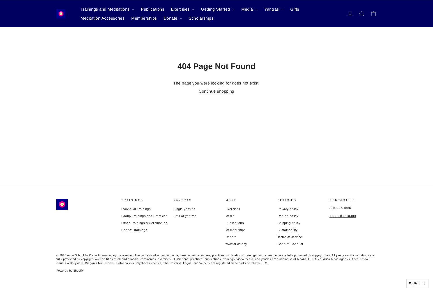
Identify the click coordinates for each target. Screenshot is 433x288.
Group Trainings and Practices (144, 216)
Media (247, 9)
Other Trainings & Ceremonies (144, 223)
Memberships (144, 18)
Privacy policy (288, 209)
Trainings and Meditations (106, 9)
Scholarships (201, 18)
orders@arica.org (342, 215)
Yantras (272, 9)
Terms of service (290, 237)
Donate (171, 18)
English (414, 283)
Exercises (181, 9)
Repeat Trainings (134, 230)
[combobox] (417, 283)
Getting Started (216, 9)
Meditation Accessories (102, 18)
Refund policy (288, 216)
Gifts (294, 9)
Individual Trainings (136, 209)
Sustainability (288, 230)
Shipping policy (289, 223)
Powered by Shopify (69, 270)
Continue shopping (216, 91)
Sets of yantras (184, 216)
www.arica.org (236, 244)
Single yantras (184, 209)
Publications (152, 9)
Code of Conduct (290, 244)
